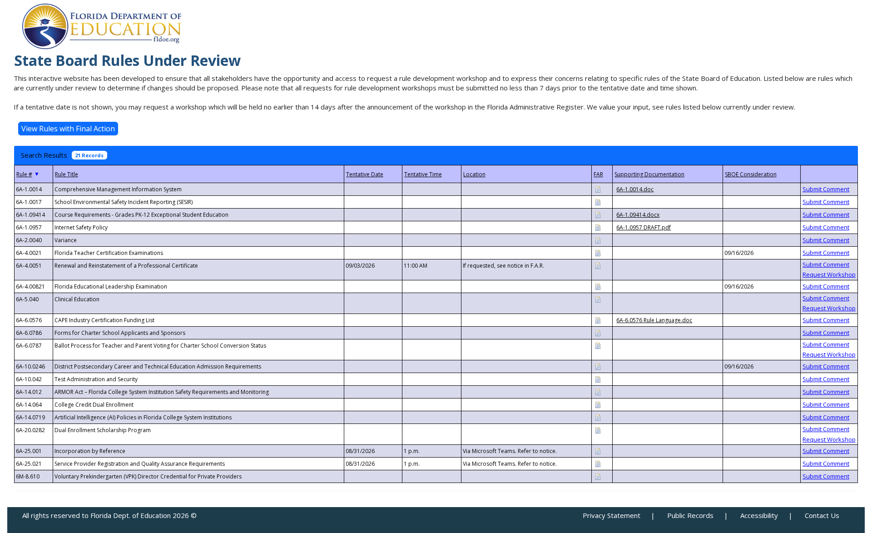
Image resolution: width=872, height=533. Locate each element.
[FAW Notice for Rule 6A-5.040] (597, 299)
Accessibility (759, 515)
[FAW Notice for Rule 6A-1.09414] (597, 214)
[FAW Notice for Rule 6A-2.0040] (597, 240)
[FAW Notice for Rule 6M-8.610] (597, 476)
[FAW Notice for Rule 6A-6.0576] (597, 320)
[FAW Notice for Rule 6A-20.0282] (597, 429)
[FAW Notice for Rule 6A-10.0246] (597, 366)
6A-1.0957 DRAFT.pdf (643, 227)
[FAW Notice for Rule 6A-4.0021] (597, 252)
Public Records (690, 515)
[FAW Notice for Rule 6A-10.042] (597, 379)
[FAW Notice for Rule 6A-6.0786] (597, 332)
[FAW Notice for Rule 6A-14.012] (597, 391)
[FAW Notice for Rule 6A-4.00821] (597, 286)
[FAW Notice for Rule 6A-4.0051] (597, 265)
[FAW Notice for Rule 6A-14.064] (597, 404)
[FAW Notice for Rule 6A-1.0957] (597, 227)
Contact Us (822, 515)
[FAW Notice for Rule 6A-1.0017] (597, 201)
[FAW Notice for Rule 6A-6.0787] (597, 345)
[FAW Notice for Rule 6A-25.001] (597, 450)
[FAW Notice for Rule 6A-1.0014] (597, 189)
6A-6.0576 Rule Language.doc (654, 320)
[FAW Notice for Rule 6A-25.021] (597, 463)
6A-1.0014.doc (635, 189)
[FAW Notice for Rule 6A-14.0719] (597, 417)
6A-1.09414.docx (637, 215)
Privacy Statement (611, 515)
